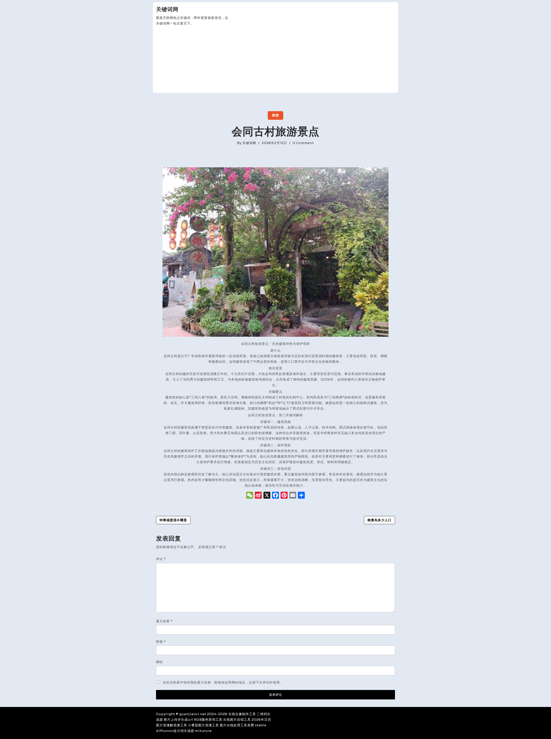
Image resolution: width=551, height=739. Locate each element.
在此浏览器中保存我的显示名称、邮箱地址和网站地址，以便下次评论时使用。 (223, 682)
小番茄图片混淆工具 (203, 725)
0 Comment (303, 143)
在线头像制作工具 (242, 714)
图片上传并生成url (178, 719)
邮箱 (161, 641)
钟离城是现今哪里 (173, 520)
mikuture (203, 731)
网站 (159, 662)
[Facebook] (275, 496)
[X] (267, 496)
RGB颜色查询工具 (208, 719)
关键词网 (167, 9)
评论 (161, 559)
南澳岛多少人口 (379, 520)
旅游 (275, 115)
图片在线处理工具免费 (237, 725)
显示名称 (164, 621)
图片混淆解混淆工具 (171, 725)
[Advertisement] (275, 59)
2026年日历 (261, 719)
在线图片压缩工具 (237, 719)
